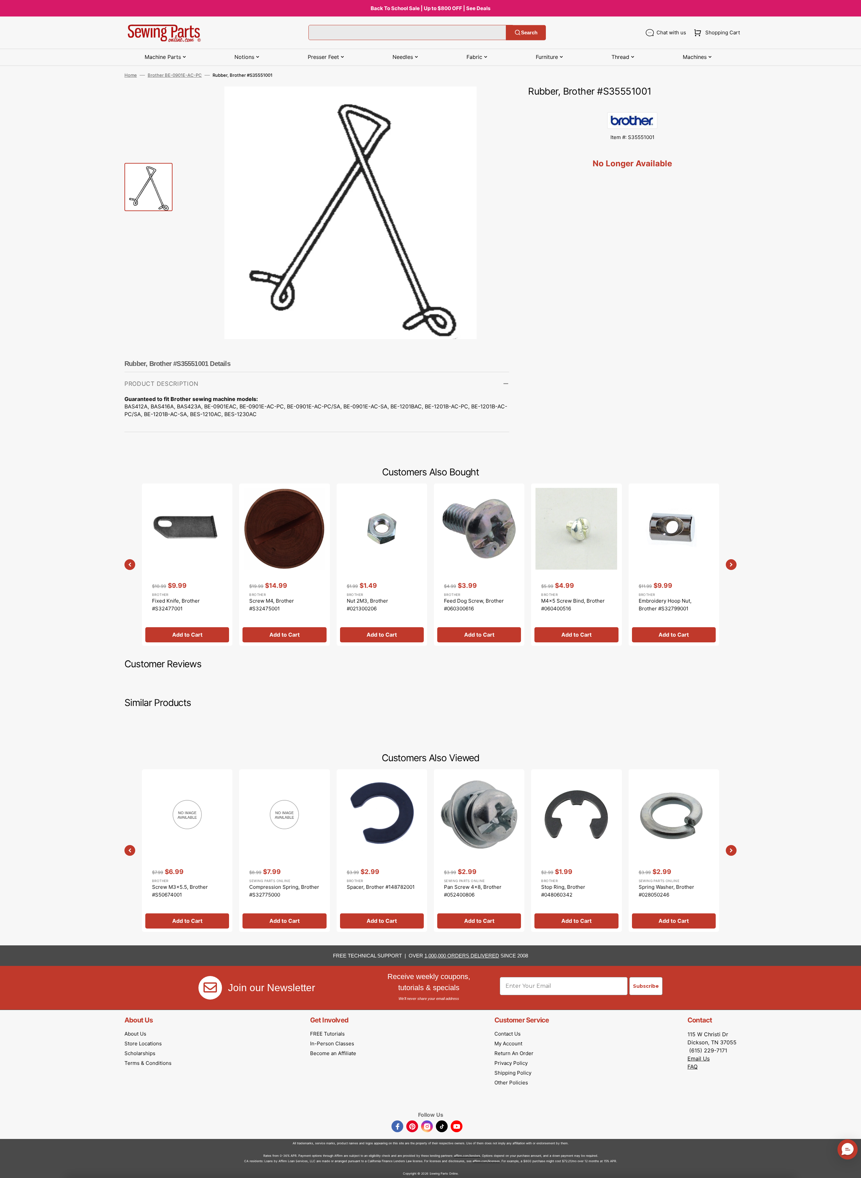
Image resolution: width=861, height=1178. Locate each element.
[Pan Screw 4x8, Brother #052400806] (479, 850)
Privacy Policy (511, 1063)
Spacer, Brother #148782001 (381, 887)
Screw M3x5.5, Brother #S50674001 (180, 891)
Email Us (698, 1058)
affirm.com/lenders (467, 1155)
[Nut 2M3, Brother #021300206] (382, 564)
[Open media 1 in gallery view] (494, 101)
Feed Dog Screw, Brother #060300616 (474, 605)
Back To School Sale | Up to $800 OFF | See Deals (430, 8)
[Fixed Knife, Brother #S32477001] (187, 564)
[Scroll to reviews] (632, 105)
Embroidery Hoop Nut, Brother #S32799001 (665, 605)
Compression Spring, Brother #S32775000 (284, 891)
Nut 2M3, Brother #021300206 (367, 605)
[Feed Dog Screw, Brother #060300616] (479, 564)
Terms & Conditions (148, 1063)
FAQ (692, 1066)
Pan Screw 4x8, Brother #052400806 (472, 891)
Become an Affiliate (333, 1053)
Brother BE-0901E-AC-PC (175, 75)
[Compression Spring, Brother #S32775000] (284, 850)
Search (529, 32)
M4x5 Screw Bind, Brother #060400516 (573, 605)
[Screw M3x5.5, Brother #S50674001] (187, 850)
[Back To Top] (851, 1168)
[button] (715, 32)
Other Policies (511, 1082)
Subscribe (646, 986)
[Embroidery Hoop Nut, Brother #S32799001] (674, 564)
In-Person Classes (332, 1043)
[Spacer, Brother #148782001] (382, 850)
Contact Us (507, 1034)
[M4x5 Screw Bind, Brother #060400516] (576, 564)
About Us (135, 1034)
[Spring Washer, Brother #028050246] (674, 850)
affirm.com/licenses (486, 1161)
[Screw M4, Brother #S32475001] (284, 564)
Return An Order (513, 1053)
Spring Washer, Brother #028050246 (666, 891)
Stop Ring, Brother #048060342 (563, 891)
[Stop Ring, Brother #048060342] (576, 850)
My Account (508, 1043)
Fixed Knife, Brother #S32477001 (176, 605)
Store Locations (143, 1043)
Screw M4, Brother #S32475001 (271, 605)
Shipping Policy (512, 1073)
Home (130, 75)
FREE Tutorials (327, 1034)
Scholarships (139, 1053)
